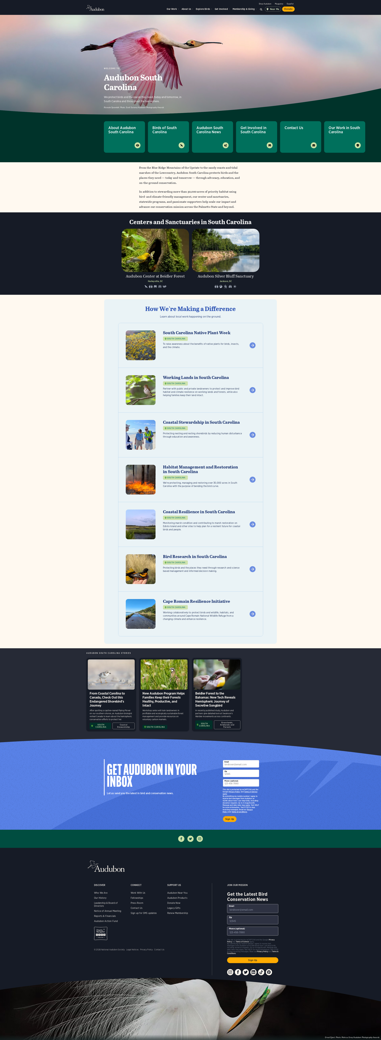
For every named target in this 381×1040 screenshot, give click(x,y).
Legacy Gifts (173, 908)
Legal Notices (132, 949)
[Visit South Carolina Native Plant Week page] (190, 345)
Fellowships (137, 897)
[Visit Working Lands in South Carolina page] (190, 390)
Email (226, 762)
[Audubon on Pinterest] (269, 972)
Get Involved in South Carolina (253, 129)
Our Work (172, 9)
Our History (100, 897)
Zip (225, 771)
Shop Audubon (265, 4)
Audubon (95, 8)
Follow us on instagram (200, 839)
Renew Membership (177, 913)
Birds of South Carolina (164, 129)
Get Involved (221, 9)
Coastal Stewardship (123, 726)
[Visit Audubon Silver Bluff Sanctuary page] (225, 259)
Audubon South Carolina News (209, 129)
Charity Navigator (100, 933)
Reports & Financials (105, 916)
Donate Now (174, 903)
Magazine (279, 4)
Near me (274, 9)
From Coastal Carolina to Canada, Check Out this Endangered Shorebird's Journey (111, 694)
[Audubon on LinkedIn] (253, 972)
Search (261, 9)
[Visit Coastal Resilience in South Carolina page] (190, 524)
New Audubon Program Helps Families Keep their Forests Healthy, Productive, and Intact (164, 694)
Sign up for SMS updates (144, 913)
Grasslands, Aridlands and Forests (227, 724)
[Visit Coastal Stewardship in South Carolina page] (190, 435)
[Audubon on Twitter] (246, 972)
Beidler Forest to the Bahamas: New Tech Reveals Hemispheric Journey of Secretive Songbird (217, 694)
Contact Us (294, 127)
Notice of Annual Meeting (107, 911)
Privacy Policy (234, 792)
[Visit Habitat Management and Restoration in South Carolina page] (190, 479)
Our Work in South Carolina (344, 129)
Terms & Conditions (239, 812)
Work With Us (138, 892)
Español (290, 4)
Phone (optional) (231, 781)
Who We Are (100, 892)
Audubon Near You (177, 892)
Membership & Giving (244, 9)
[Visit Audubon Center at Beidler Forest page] (155, 259)
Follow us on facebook (181, 839)
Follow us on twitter (190, 839)
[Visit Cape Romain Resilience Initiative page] (190, 614)
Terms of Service (250, 792)
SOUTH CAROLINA (176, 339)
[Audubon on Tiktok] (261, 972)
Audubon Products (177, 897)
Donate (288, 9)
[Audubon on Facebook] (238, 972)
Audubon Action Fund (106, 921)
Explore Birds (203, 9)
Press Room (137, 903)
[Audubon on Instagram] (230, 972)
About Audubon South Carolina (122, 129)
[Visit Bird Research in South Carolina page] (190, 569)
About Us (186, 9)
